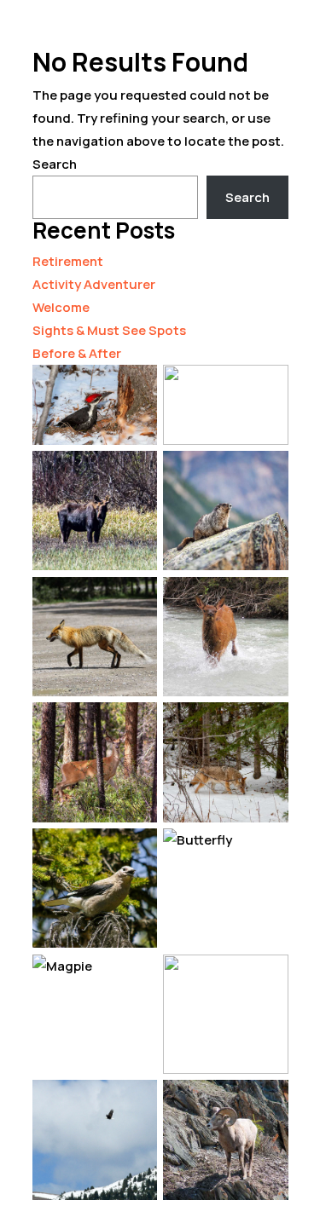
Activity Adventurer (93, 284)
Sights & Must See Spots (109, 330)
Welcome (61, 307)
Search (54, 164)
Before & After (76, 353)
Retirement (67, 261)
